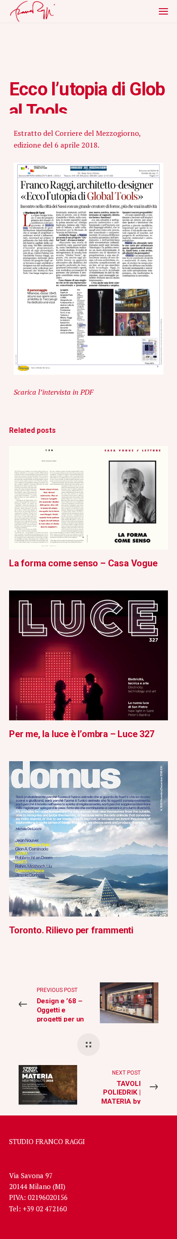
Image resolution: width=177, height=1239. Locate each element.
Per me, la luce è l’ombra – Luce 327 (81, 734)
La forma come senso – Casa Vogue (83, 563)
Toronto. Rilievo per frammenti (71, 930)
